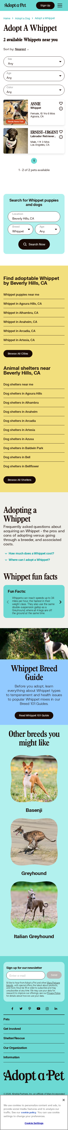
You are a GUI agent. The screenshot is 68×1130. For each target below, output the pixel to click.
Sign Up (45, 5)
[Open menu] (59, 5)
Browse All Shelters (19, 479)
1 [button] (34, 161)
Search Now (37, 244)
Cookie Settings (34, 1123)
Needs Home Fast (15, 121)
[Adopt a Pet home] (15, 5)
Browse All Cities (18, 353)
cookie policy (28, 1112)
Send (54, 974)
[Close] (64, 1100)
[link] (20, 49)
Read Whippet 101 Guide (34, 715)
